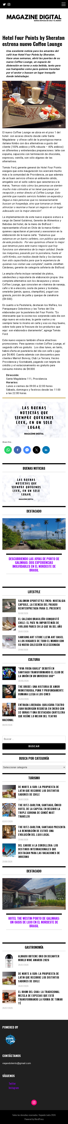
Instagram (14, 1088)
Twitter (12, 1083)
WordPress (39, 1119)
